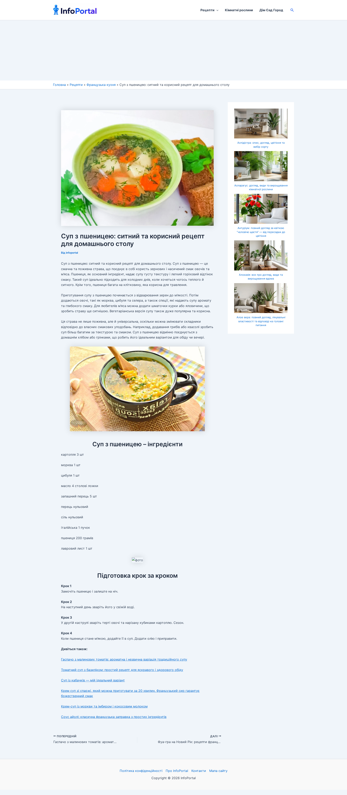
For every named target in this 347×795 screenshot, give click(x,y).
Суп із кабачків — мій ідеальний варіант (93, 680)
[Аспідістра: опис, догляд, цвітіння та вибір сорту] (261, 124)
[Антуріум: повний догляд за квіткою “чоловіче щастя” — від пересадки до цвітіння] (261, 209)
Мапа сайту (218, 771)
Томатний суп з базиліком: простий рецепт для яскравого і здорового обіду (122, 670)
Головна (59, 85)
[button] (216, 10)
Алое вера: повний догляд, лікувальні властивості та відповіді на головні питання (261, 321)
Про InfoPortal (177, 771)
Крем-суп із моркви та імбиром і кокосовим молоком (104, 706)
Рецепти (207, 10)
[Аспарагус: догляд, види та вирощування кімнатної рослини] (261, 166)
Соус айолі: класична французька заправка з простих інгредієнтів (113, 717)
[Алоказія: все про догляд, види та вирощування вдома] (261, 255)
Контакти (198, 771)
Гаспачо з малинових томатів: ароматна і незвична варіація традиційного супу (124, 659)
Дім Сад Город (271, 10)
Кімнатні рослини (239, 10)
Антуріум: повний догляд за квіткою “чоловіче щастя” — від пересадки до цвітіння (261, 231)
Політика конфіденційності (141, 771)
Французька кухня (101, 85)
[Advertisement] (173, 50)
